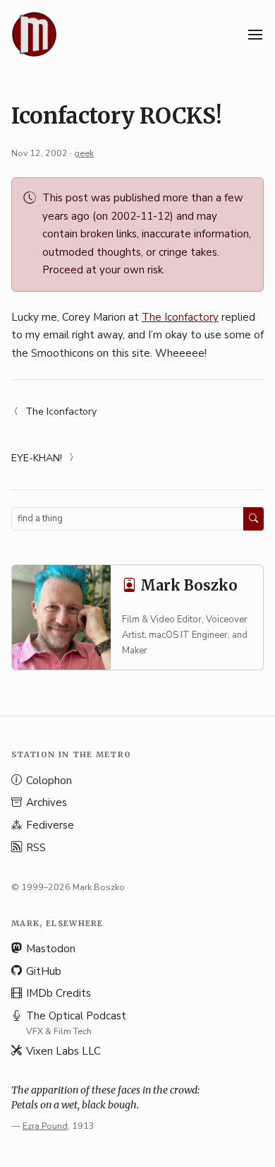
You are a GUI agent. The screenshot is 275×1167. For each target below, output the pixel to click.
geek (84, 153)
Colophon (49, 781)
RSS (36, 848)
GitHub (43, 971)
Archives (46, 802)
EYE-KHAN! (36, 458)
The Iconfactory (180, 317)
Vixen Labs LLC (63, 1051)
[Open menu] (255, 34)
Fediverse (50, 825)
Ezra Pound (45, 1126)
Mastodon (50, 949)
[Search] (253, 518)
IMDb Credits (58, 993)
